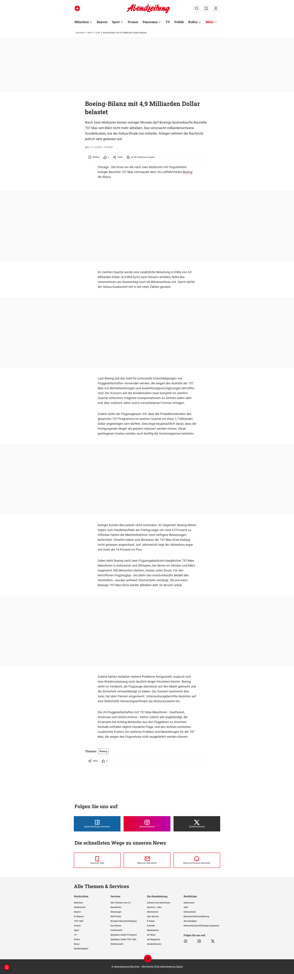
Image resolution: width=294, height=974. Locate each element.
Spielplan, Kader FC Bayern (124, 935)
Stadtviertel (79, 907)
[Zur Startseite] (148, 13)
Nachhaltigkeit (81, 948)
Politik (179, 22)
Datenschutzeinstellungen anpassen (201, 925)
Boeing (187, 172)
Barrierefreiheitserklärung (196, 916)
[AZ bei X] (213, 941)
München (82, 22)
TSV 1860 (78, 921)
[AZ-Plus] (77, 8)
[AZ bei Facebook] (185, 941)
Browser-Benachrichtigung (124, 921)
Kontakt (151, 925)
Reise (76, 944)
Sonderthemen (154, 944)
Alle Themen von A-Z (121, 902)
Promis (133, 22)
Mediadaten (153, 930)
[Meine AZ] (215, 8)
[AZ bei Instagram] (199, 941)
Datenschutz (190, 912)
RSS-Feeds (116, 916)
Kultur (193, 22)
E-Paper (151, 921)
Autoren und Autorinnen (158, 902)
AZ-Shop (151, 935)
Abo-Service (153, 916)
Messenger (116, 912)
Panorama (150, 22)
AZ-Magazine (153, 939)
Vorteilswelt (116, 930)
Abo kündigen (190, 921)
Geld (98, 32)
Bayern (102, 22)
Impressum (189, 902)
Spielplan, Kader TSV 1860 (123, 939)
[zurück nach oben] (148, 960)
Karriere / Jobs (154, 907)
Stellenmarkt (117, 944)
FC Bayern (79, 916)
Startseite (80, 32)
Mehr (210, 22)
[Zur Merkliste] (206, 8)
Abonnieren (152, 912)
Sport (116, 22)
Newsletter (116, 907)
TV (168, 22)
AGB (186, 907)
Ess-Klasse (116, 925)
